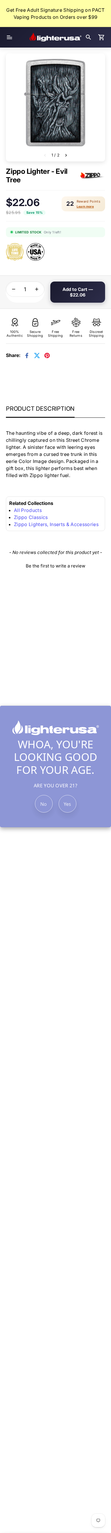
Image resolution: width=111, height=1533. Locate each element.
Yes (67, 804)
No (43, 804)
